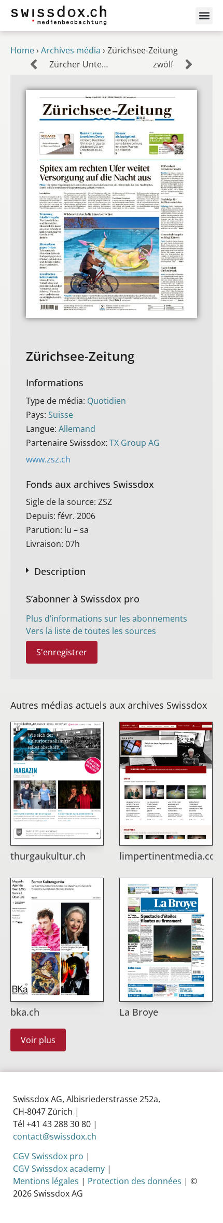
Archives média (71, 50)
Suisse (60, 414)
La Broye (138, 1012)
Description (60, 571)
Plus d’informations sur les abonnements (106, 618)
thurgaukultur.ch (48, 856)
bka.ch (24, 1012)
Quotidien (106, 400)
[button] (204, 15)
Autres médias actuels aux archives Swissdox (108, 705)
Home (22, 50)
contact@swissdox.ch (54, 1136)
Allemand (77, 428)
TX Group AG (134, 442)
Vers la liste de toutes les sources (91, 631)
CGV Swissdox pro (48, 1156)
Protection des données (135, 1181)
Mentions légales (46, 1181)
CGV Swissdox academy (59, 1168)
